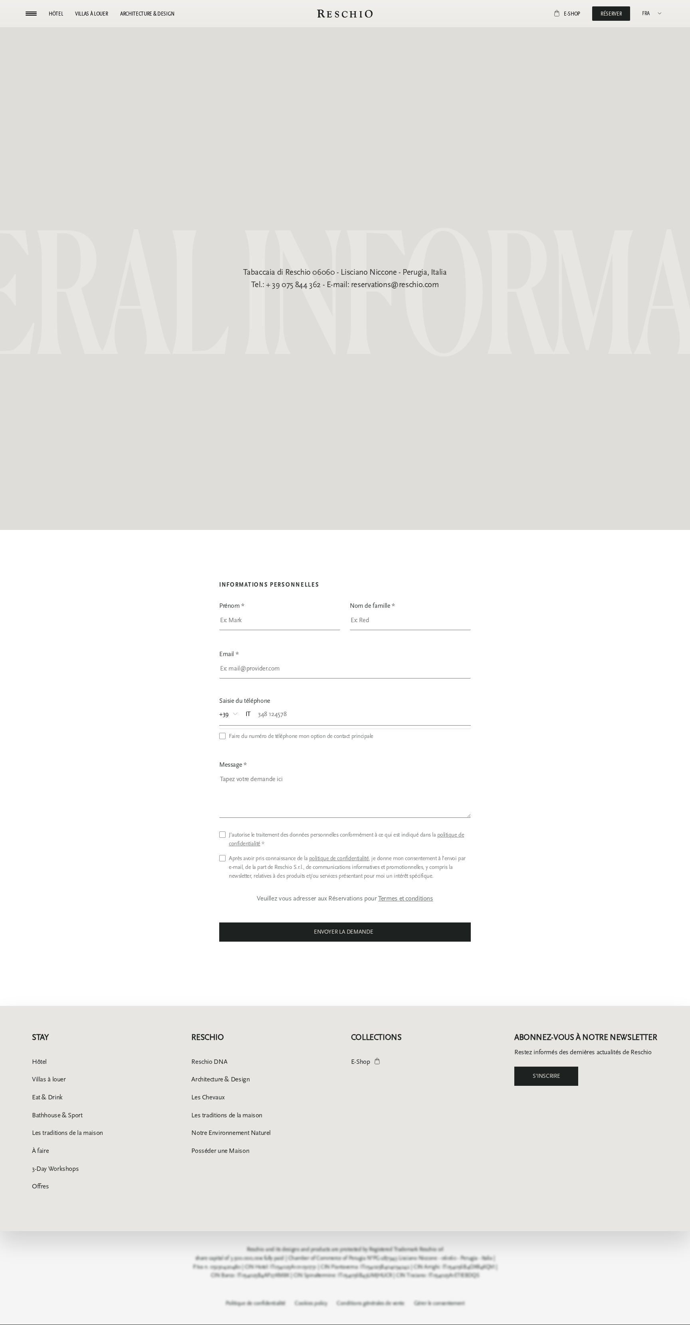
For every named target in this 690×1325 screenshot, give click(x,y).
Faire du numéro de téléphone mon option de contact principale (301, 736)
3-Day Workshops (55, 1168)
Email (228, 654)
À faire (40, 1150)
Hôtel (39, 1061)
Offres (40, 1186)
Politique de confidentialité (256, 1303)
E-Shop (360, 1061)
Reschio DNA (209, 1061)
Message (233, 764)
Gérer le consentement (439, 1303)
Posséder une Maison (220, 1150)
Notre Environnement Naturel (231, 1133)
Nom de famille (372, 605)
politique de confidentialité (339, 858)
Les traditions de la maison (67, 1133)
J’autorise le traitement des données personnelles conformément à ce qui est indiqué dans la (346, 839)
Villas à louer (49, 1079)
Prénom (231, 605)
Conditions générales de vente (370, 1303)
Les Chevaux (207, 1097)
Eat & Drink (47, 1097)
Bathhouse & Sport (57, 1115)
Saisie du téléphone (244, 700)
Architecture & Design (220, 1079)
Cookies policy (311, 1303)
